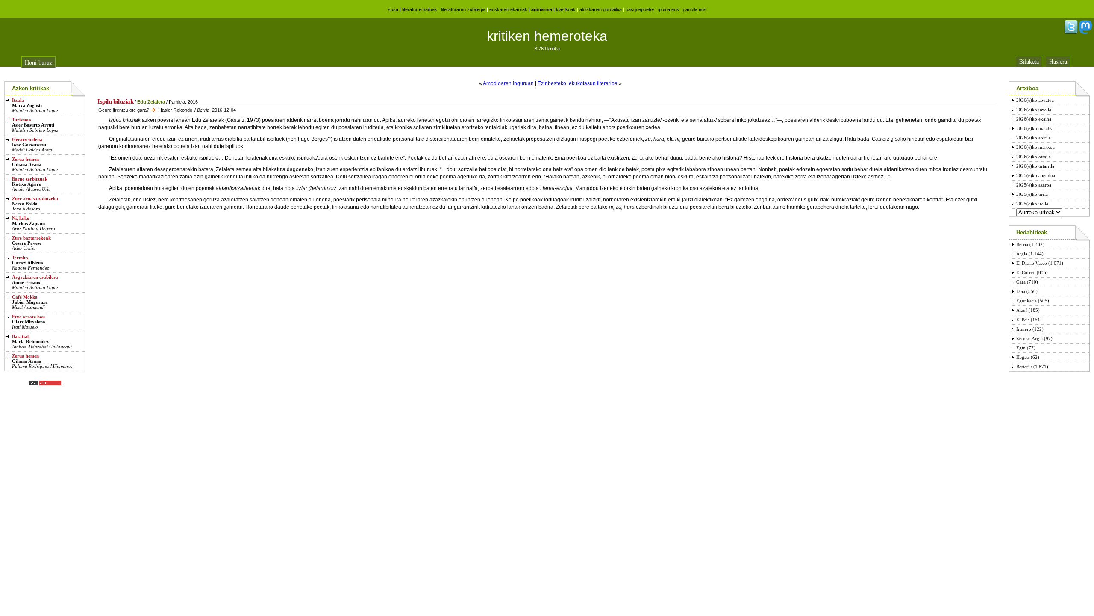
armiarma (541, 9)
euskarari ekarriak (508, 9)
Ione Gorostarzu (29, 144)
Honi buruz (38, 62)
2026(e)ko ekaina (1033, 118)
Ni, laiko (20, 218)
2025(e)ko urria (1032, 194)
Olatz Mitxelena (28, 321)
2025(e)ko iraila (1032, 203)
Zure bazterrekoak (31, 237)
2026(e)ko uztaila (1033, 109)
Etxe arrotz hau (28, 316)
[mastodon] (1085, 32)
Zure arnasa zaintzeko (35, 198)
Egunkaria (1026, 300)
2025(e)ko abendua (1035, 175)
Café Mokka (25, 296)
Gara (1021, 281)
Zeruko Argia (1029, 338)
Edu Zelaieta (151, 101)
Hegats (1022, 357)
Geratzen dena (27, 139)
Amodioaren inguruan (508, 83)
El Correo (1025, 272)
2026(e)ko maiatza (1034, 128)
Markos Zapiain (28, 223)
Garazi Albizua (27, 262)
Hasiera (1058, 61)
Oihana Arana (26, 164)
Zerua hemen (25, 159)
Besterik (1024, 366)
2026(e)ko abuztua (1035, 100)
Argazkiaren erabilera (35, 277)
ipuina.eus (668, 9)
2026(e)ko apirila (1033, 137)
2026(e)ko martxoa (1035, 147)
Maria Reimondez (30, 341)
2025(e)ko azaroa (1033, 184)
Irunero (1023, 329)
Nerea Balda (25, 203)
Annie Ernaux (26, 282)
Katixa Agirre (26, 184)
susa (393, 9)
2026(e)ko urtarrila (1035, 166)
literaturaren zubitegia (463, 9)
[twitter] (1071, 32)
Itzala (18, 100)
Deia (1020, 291)
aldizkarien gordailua (600, 9)
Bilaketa (1029, 61)
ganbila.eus (694, 9)
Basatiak (21, 336)
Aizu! (1021, 310)
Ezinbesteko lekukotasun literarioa (578, 83)
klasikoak (566, 9)
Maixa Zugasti (27, 105)
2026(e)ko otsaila (1033, 156)
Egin (1021, 347)
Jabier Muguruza (30, 302)
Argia (1021, 253)
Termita (20, 257)
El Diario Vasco (1031, 263)
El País (1022, 319)
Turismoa (21, 119)
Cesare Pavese (26, 243)
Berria (1022, 244)
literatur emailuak (419, 9)
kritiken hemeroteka (547, 36)
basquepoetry (640, 9)
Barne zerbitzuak (29, 178)
